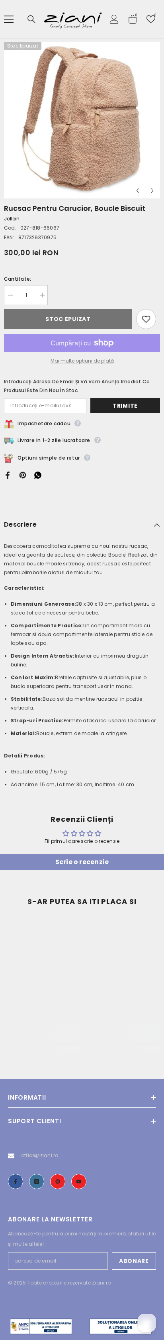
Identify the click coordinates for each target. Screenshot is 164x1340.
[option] (82, 120)
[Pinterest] (22, 474)
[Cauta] (31, 19)
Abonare (134, 1261)
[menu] (9, 19)
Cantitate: (17, 279)
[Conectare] (114, 19)
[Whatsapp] (37, 474)
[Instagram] (36, 1181)
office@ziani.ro (40, 1155)
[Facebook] (7, 474)
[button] (137, 191)
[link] (42, 1036)
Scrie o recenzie (82, 861)
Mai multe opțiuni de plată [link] (82, 360)
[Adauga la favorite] (146, 319)
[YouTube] (78, 1181)
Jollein (12, 218)
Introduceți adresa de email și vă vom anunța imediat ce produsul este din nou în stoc (77, 386)
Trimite (125, 406)
